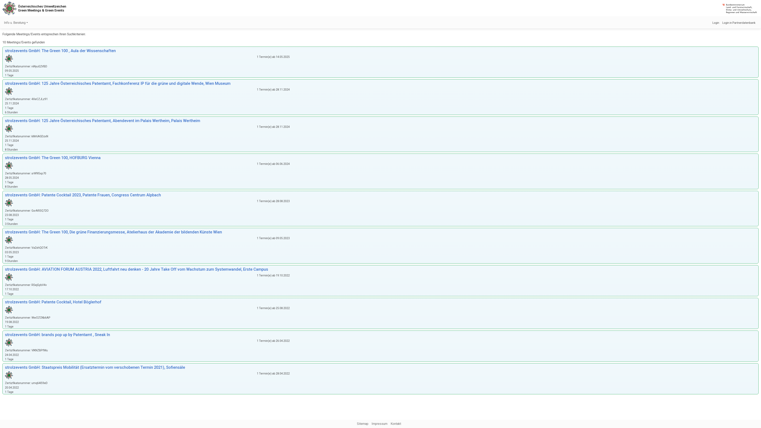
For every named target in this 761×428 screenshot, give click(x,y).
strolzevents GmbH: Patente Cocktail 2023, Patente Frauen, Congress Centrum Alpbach (83, 195)
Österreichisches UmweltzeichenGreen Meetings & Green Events (42, 8)
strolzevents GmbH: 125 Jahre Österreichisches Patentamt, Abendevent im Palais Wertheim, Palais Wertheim (102, 120)
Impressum (379, 424)
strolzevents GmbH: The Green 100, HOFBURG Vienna (53, 157)
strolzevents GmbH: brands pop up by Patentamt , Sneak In (57, 334)
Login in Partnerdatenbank (738, 22)
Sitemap (362, 424)
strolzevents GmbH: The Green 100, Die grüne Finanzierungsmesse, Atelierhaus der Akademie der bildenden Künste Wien (113, 232)
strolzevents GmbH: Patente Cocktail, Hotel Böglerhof (53, 302)
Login (715, 22)
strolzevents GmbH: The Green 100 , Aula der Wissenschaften (60, 50)
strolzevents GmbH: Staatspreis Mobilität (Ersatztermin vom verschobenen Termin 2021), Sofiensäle (95, 367)
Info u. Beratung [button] (15, 23)
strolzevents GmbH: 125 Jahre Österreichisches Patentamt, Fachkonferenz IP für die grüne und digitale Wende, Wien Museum (117, 83)
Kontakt (396, 424)
